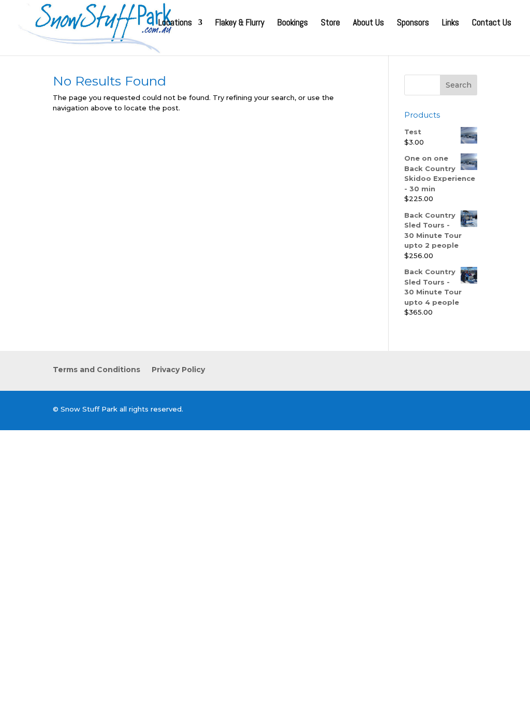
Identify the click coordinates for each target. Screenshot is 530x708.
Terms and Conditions (96, 370)
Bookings (292, 23)
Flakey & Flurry (239, 23)
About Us (368, 23)
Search (459, 85)
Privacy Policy (178, 370)
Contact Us (491, 23)
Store (330, 23)
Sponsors (413, 23)
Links (450, 23)
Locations (175, 23)
